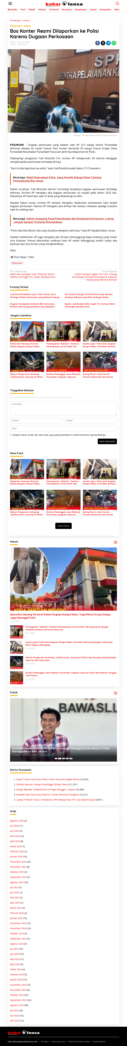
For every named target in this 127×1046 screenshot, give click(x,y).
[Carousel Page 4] (67, 758)
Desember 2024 (18, 923)
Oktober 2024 (17, 933)
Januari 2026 (16, 856)
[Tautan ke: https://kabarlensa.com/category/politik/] (115, 693)
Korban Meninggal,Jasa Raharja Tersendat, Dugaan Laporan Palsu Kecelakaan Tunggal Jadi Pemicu (63, 375)
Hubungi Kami (59, 1041)
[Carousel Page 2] (59, 758)
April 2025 (15, 902)
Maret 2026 (16, 846)
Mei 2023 (14, 1020)
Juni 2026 (14, 830)
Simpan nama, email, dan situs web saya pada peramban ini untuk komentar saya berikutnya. (59, 434)
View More (63, 525)
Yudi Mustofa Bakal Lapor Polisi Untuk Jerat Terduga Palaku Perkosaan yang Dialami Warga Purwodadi (34, 295)
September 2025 (18, 877)
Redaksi (45, 1041)
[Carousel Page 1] (56, 758)
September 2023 (18, 1000)
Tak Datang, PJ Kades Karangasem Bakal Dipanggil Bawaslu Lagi (51, 751)
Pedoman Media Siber (79, 1041)
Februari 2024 (17, 974)
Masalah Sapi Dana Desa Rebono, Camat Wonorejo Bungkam (47, 794)
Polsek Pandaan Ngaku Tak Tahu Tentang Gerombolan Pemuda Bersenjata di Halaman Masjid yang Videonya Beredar (94, 275)
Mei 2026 (14, 836)
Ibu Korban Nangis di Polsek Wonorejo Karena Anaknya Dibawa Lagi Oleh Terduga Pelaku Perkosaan (88, 295)
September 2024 (18, 938)
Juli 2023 (14, 1010)
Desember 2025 (18, 861)
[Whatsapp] (114, 43)
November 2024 (18, 928)
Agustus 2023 (17, 1005)
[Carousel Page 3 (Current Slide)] (63, 758)
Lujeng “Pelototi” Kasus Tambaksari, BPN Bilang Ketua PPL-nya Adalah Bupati (55, 799)
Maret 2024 (16, 969)
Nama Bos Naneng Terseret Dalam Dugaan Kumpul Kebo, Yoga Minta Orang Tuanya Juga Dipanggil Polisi (26, 345)
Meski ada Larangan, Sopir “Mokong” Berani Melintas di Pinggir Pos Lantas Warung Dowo (32, 274)
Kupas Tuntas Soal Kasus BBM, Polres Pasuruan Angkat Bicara (48, 779)
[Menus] (10, 3)
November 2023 (18, 989)
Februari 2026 (17, 851)
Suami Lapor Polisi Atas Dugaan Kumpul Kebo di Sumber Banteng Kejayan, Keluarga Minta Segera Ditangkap (100, 345)
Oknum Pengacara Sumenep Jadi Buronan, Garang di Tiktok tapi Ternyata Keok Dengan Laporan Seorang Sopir (26, 375)
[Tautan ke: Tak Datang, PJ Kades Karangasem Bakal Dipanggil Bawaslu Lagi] (63, 729)
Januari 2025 (16, 918)
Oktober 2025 (17, 871)
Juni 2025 (14, 892)
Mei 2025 (14, 897)
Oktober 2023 (17, 995)
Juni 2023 (14, 1015)
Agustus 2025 (17, 882)
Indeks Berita (99, 1041)
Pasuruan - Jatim (20, 25)
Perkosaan (17, 263)
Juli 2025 (14, 887)
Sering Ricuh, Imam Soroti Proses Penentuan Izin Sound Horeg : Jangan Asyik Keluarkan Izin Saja (99, 375)
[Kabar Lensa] (64, 3)
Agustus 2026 (17, 820)
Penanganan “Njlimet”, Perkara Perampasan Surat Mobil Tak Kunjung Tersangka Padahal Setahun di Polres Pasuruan (62, 345)
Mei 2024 (14, 959)
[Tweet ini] (103, 43)
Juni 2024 (14, 953)
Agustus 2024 (17, 943)
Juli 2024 (14, 948)
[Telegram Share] (108, 43)
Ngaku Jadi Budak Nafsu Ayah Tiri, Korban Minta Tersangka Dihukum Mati (90, 305)
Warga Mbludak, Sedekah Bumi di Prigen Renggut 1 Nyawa (45, 789)
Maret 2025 (16, 907)
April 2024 (15, 964)
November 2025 (18, 866)
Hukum (13, 44)
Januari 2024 (16, 979)
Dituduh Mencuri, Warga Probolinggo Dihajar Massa (42, 784)
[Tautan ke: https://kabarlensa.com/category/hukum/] (115, 542)
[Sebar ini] (97, 43)
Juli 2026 (14, 825)
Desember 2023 (18, 984)
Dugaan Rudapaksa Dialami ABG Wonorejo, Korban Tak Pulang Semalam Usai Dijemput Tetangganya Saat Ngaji (32, 305)
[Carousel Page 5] (70, 758)
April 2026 (15, 841)
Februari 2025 (17, 913)
